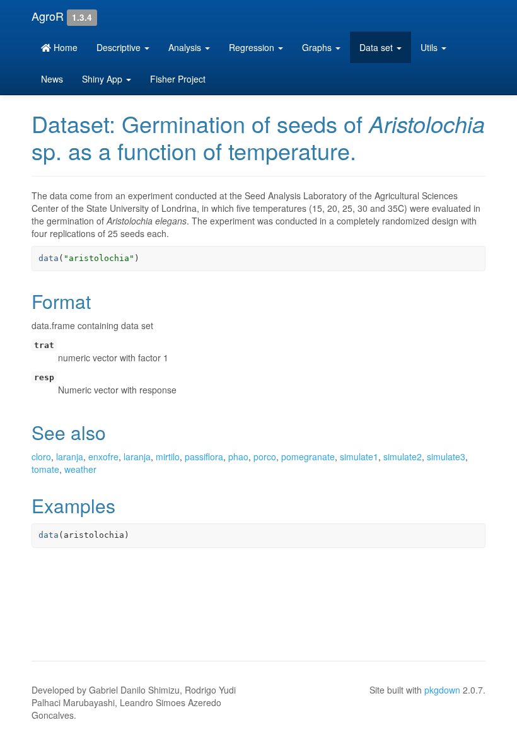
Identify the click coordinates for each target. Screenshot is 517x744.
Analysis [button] (186, 47)
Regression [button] (253, 47)
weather (80, 469)
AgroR (48, 16)
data (48, 258)
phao (238, 456)
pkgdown (442, 689)
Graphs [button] (318, 47)
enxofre (103, 456)
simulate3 (446, 456)
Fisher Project (178, 79)
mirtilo (168, 456)
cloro (41, 456)
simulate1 (359, 456)
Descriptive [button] (119, 47)
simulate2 (402, 456)
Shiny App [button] (103, 79)
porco (264, 456)
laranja (69, 456)
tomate (45, 469)
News (52, 79)
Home (64, 47)
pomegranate (308, 456)
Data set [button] (377, 47)
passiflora (204, 456)
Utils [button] (430, 47)
